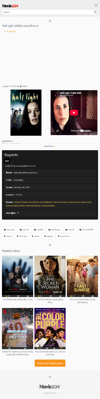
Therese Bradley (48, 205)
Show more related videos (50, 363)
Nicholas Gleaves (33, 205)
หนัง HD (25, 229)
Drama (9, 236)
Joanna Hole (86, 202)
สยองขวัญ (10, 229)
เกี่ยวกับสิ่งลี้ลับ (88, 229)
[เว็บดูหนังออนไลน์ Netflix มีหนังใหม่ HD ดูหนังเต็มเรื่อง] (10, 6)
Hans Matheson (46, 202)
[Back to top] (93, 391)
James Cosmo (74, 202)
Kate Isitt (9, 205)
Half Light (23, 236)
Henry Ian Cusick (60, 202)
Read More (49, 146)
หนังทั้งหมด (56, 229)
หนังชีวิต (40, 229)
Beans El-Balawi (21, 202)
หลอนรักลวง (65, 236)
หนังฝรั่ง (71, 229)
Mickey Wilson (19, 205)
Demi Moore (34, 202)
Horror (36, 236)
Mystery (49, 236)
